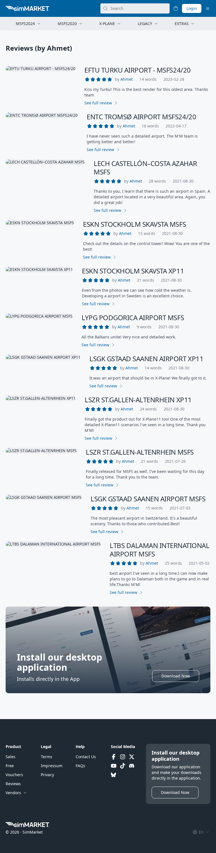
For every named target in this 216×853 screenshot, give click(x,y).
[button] (126, 79)
